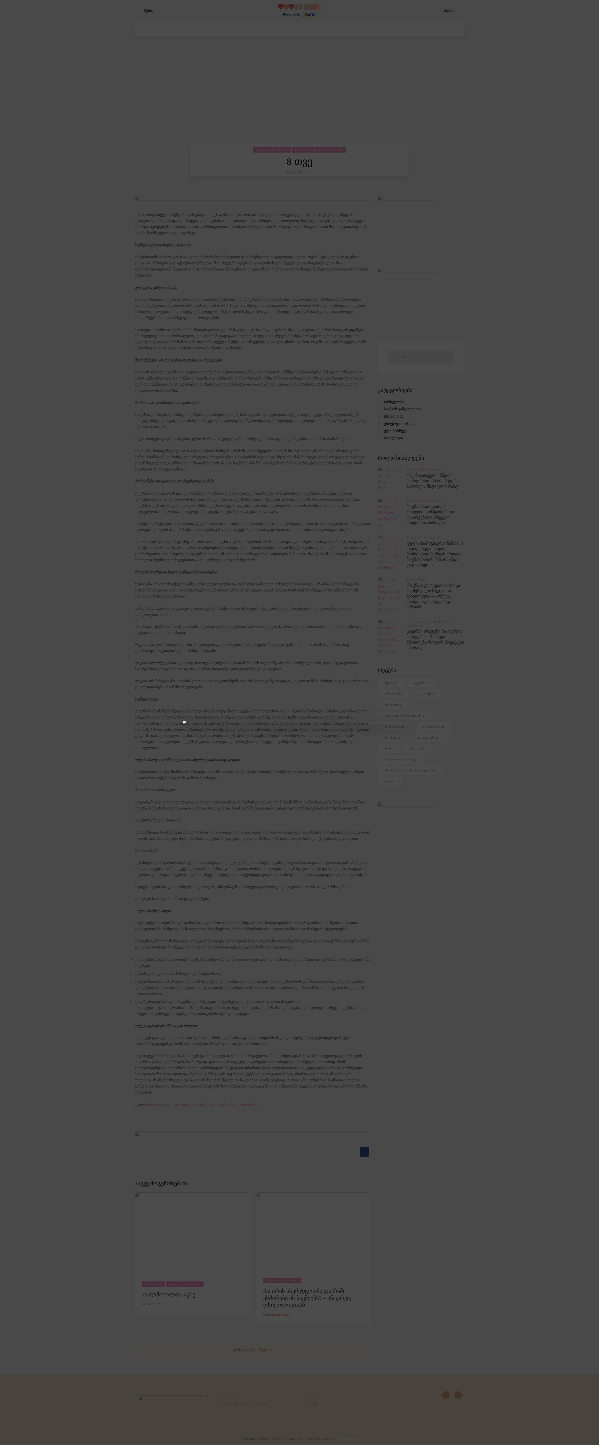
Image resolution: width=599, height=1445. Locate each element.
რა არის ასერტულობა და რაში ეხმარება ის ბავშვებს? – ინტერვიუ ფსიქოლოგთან (308, 1298)
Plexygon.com (346, 1438)
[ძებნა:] (421, 357)
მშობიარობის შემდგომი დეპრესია (410, 770)
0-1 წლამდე (153, 1284)
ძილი (389, 748)
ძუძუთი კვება (395, 726)
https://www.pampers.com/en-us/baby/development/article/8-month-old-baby (204, 1104)
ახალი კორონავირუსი (401, 759)
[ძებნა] (461, 10)
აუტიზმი (420, 683)
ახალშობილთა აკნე (168, 1295)
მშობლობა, (415, 537)
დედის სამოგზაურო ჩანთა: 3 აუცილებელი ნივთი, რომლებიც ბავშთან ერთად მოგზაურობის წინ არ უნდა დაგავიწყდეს (434, 554)
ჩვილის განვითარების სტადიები (319, 149)
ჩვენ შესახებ (228, 1395)
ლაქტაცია (426, 693)
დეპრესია (392, 737)
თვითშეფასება (428, 737)
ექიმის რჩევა (395, 431)
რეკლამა (310, 1395)
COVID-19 (417, 748)
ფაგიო (390, 781)
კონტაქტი (310, 1403)
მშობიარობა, (443, 621)
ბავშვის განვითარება (272, 149)
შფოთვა (391, 683)
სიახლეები (393, 438)
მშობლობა (393, 416)
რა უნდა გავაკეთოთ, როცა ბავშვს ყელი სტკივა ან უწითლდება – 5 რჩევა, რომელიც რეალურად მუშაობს (433, 596)
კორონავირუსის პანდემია (404, 715)
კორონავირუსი (432, 726)
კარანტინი (393, 704)
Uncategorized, (420, 621)
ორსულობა (394, 402)
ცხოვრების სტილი (400, 424)
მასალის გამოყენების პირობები (243, 1403)
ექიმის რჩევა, (417, 469)
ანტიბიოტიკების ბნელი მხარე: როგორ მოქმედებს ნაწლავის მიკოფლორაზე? (432, 481)
